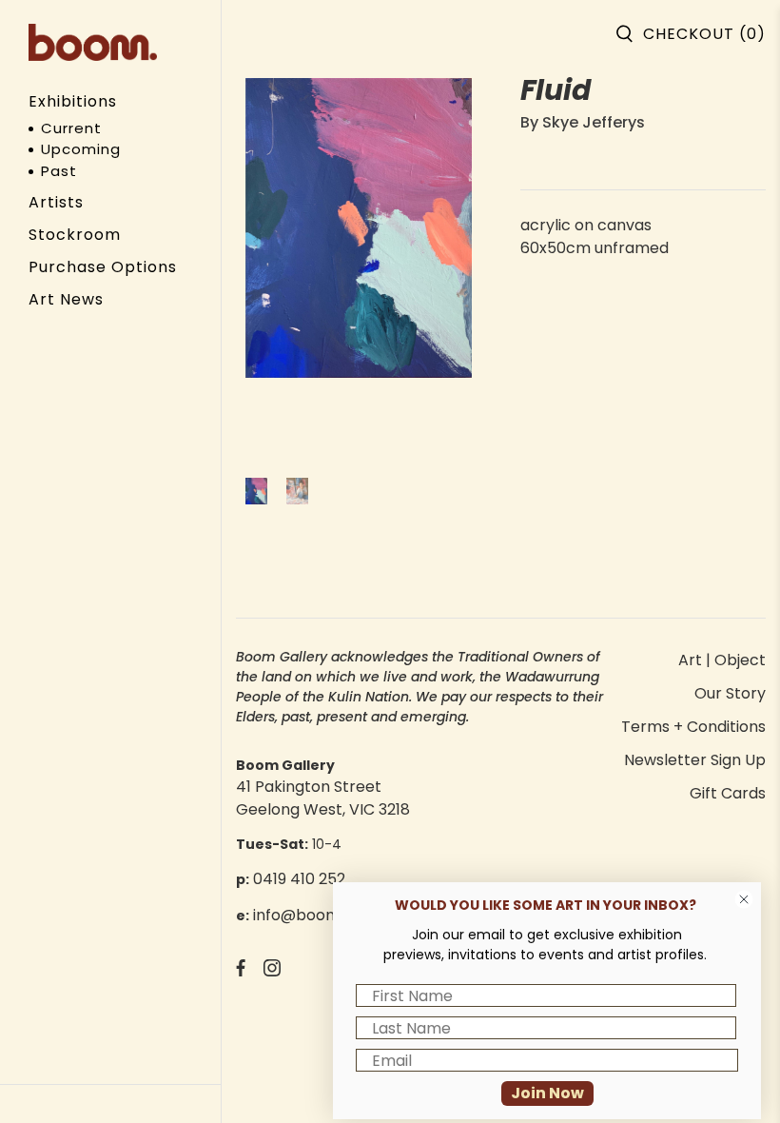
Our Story (730, 693)
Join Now (547, 1093)
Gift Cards (728, 793)
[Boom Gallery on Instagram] (272, 971)
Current (71, 128)
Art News (66, 299)
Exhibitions (73, 101)
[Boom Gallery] (93, 42)
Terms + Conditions (693, 727)
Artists (56, 202)
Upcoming (81, 149)
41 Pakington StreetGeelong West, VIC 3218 (323, 798)
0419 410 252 (299, 879)
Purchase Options (103, 267)
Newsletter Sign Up (695, 760)
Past (59, 171)
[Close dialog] (743, 899)
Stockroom (75, 235)
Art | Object (722, 660)
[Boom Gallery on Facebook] (240, 971)
